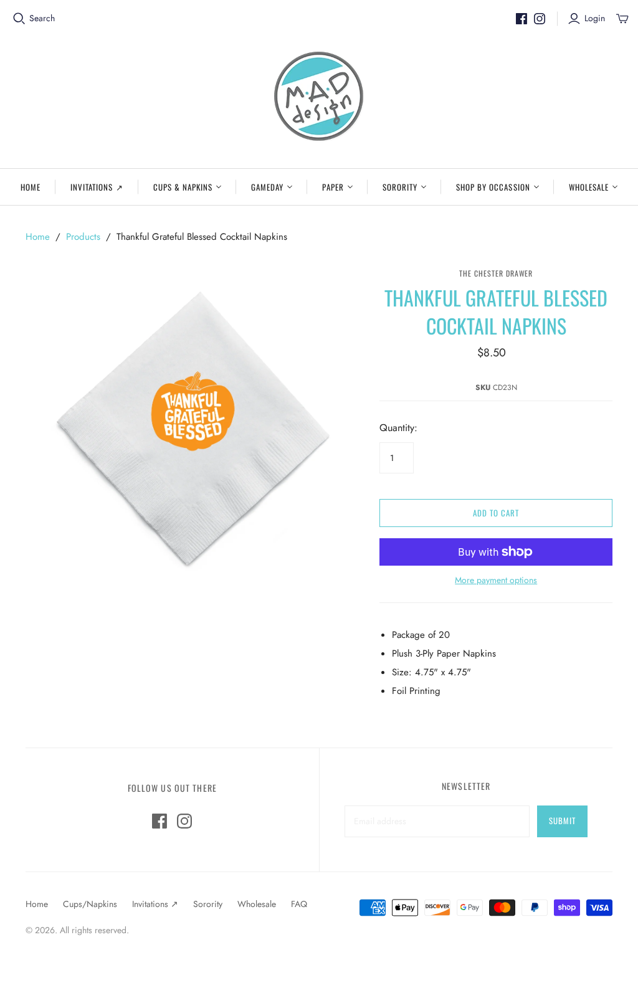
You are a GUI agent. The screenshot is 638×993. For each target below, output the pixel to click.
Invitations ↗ (96, 187)
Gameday (267, 187)
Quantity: (398, 428)
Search (42, 18)
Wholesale (589, 187)
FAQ (299, 904)
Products (83, 237)
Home (30, 187)
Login (594, 18)
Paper (332, 187)
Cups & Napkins (183, 187)
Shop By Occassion (493, 187)
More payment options (496, 580)
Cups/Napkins (90, 904)
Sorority (400, 187)
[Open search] (19, 18)
